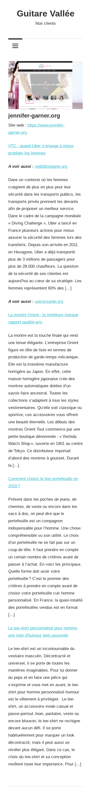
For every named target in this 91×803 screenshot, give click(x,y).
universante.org (49, 301)
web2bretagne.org (51, 166)
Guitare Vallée (45, 13)
